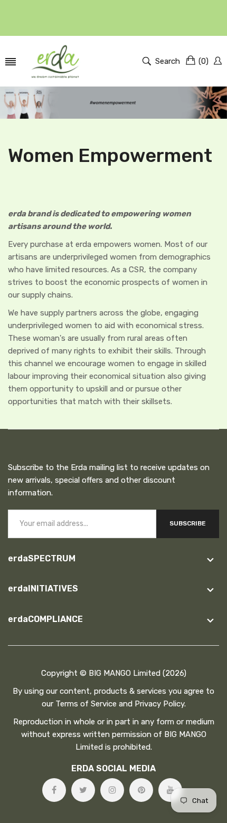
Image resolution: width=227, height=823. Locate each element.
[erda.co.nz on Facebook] (54, 790)
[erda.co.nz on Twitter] (83, 790)
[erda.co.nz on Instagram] (112, 790)
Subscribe (187, 523)
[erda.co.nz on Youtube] (170, 790)
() (203, 61)
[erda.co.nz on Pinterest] (141, 790)
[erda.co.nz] (55, 61)
